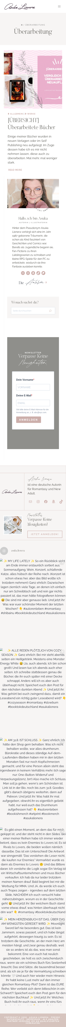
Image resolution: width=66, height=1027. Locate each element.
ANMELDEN (28, 419)
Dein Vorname (24, 379)
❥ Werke (30, 114)
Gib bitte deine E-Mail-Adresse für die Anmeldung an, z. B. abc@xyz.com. (32, 411)
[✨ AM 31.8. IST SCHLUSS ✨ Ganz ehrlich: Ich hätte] (33, 782)
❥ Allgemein (15, 114)
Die (31, 283)
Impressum (33, 1019)
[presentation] (33, 79)
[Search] (50, 310)
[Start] (22, 25)
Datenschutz (16, 1019)
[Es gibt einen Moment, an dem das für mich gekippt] (33, 872)
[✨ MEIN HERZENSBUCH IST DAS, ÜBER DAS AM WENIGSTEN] (33, 961)
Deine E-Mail (23, 395)
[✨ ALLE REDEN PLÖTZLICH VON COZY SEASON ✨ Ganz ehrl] (33, 692)
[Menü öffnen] (59, 6)
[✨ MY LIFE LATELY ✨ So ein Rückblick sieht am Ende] (33, 603)
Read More (15, 170)
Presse (56, 1017)
